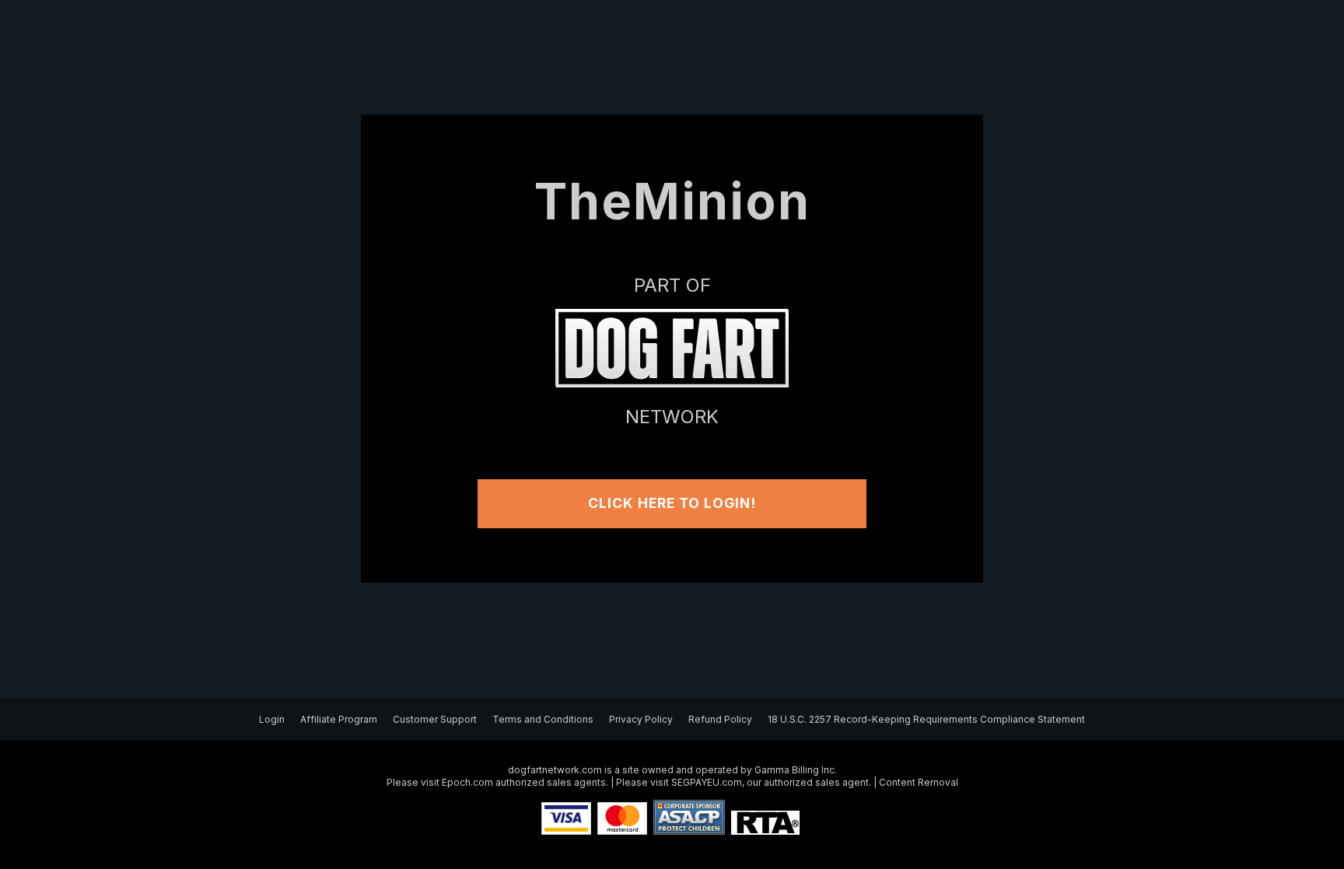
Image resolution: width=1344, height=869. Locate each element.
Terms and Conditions (542, 719)
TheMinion (672, 201)
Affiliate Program (338, 719)
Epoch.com (467, 782)
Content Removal (918, 782)
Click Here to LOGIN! (672, 503)
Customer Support (435, 719)
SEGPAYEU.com (706, 782)
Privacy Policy (641, 719)
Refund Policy (720, 719)
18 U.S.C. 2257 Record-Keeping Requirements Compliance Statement (926, 719)
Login (272, 719)
